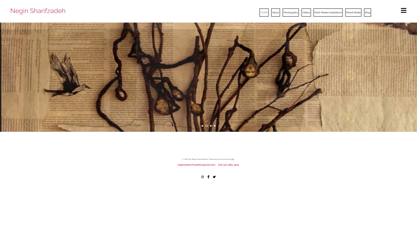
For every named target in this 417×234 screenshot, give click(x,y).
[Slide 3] (211, 126)
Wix (232, 159)
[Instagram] (202, 177)
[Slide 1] (202, 126)
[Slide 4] (215, 126)
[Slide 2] (206, 126)
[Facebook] (208, 177)
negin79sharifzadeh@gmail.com (196, 164)
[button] (403, 10)
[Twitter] (214, 177)
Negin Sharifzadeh (37, 10)
